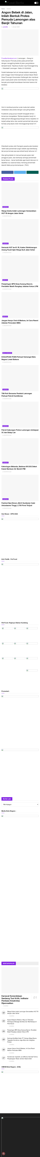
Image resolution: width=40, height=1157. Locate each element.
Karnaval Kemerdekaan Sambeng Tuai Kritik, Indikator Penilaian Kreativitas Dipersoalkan (14, 999)
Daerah (9, 8)
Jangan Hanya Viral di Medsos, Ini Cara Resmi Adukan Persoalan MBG (19, 321)
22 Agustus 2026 (6, 362)
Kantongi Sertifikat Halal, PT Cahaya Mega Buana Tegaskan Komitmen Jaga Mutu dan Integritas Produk (22, 1040)
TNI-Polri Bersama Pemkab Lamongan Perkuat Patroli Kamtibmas (16, 394)
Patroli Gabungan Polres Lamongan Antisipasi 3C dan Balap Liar (20, 431)
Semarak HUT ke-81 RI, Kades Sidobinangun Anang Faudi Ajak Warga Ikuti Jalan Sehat (19, 248)
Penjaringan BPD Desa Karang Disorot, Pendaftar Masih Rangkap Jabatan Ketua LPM (19, 285)
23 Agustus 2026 (6, 216)
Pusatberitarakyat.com (9, 58)
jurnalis (5, 27)
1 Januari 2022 (15, 27)
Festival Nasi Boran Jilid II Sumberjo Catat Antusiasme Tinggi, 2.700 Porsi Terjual (18, 504)
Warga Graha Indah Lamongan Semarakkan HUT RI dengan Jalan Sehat (18, 212)
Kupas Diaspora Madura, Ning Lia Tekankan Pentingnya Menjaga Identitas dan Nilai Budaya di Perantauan (22, 1021)
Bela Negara (7, 353)
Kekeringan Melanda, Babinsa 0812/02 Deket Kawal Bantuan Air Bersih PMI (19, 467)
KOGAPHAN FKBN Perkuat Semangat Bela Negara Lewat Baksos (18, 358)
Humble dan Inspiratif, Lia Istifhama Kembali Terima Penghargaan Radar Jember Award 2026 (22, 1058)
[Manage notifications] (3, 1153)
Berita (5, 280)
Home (3, 8)
